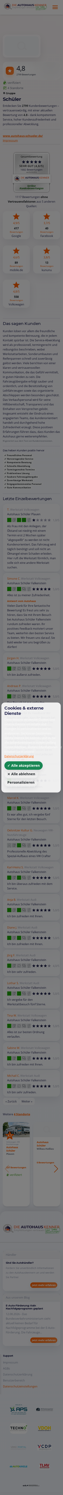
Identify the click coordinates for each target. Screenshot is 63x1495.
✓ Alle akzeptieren (23, 765)
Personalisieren (20, 782)
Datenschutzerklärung (19, 756)
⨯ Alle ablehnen (21, 774)
